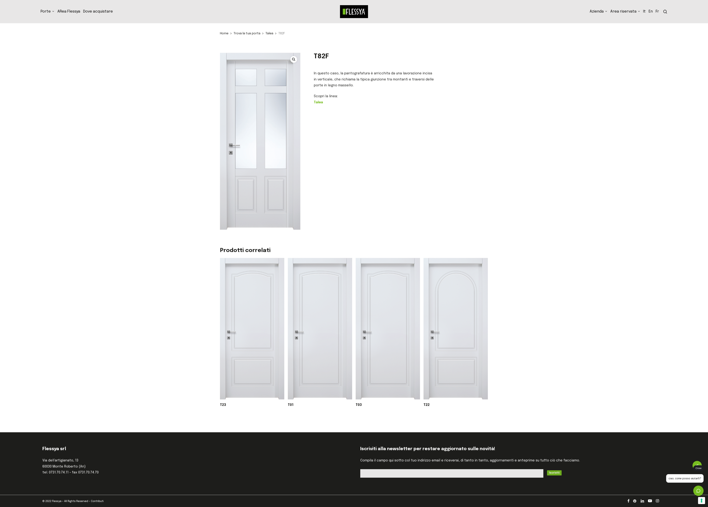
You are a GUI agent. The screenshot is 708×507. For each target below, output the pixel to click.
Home (224, 33)
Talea (269, 33)
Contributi (97, 501)
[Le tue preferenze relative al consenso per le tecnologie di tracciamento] (701, 500)
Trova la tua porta (247, 33)
